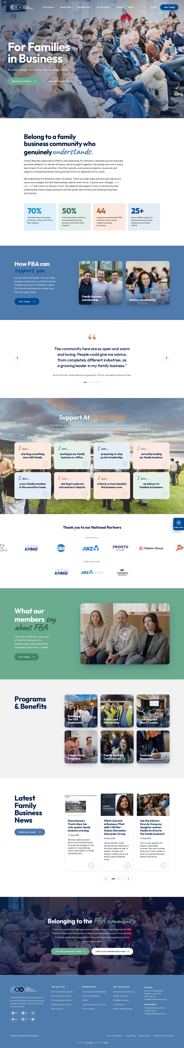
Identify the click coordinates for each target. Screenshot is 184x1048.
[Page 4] (122, 878)
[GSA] (61, 548)
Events (119, 7)
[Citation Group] (151, 548)
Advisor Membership (91, 996)
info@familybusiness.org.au (155, 999)
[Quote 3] (91, 382)
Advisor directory (120, 996)
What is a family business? (62, 992)
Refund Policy (144, 1036)
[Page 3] (119, 878)
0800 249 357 (150, 1011)
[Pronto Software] (120, 548)
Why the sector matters (61, 996)
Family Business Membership (94, 992)
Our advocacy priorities (61, 1000)
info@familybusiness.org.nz (155, 1014)
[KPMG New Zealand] (61, 572)
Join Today (169, 7)
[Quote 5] (97, 382)
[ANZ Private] (92, 572)
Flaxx (106, 1042)
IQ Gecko (89, 1042)
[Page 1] (113, 878)
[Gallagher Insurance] (122, 572)
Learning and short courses (94, 1004)
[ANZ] (91, 548)
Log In (153, 7)
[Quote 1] (85, 382)
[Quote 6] (100, 382)
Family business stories (61, 1004)
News (131, 7)
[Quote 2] (89, 382)
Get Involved (103, 7)
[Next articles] (128, 879)
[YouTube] (32, 1019)
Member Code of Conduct (163, 1036)
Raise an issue (57, 1009)
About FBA (65, 7)
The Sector (48, 7)
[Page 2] (117, 878)
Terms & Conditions (114, 1036)
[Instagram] (32, 1013)
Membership (83, 7)
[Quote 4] (94, 382)
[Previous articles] (106, 879)
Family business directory (124, 992)
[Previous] (17, 357)
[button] (125, 633)
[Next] (166, 357)
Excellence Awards (121, 1000)
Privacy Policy (130, 1036)
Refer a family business (123, 1009)
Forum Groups (88, 1009)
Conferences (118, 1004)
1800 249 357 (150, 996)
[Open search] (144, 7)
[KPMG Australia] (31, 548)
